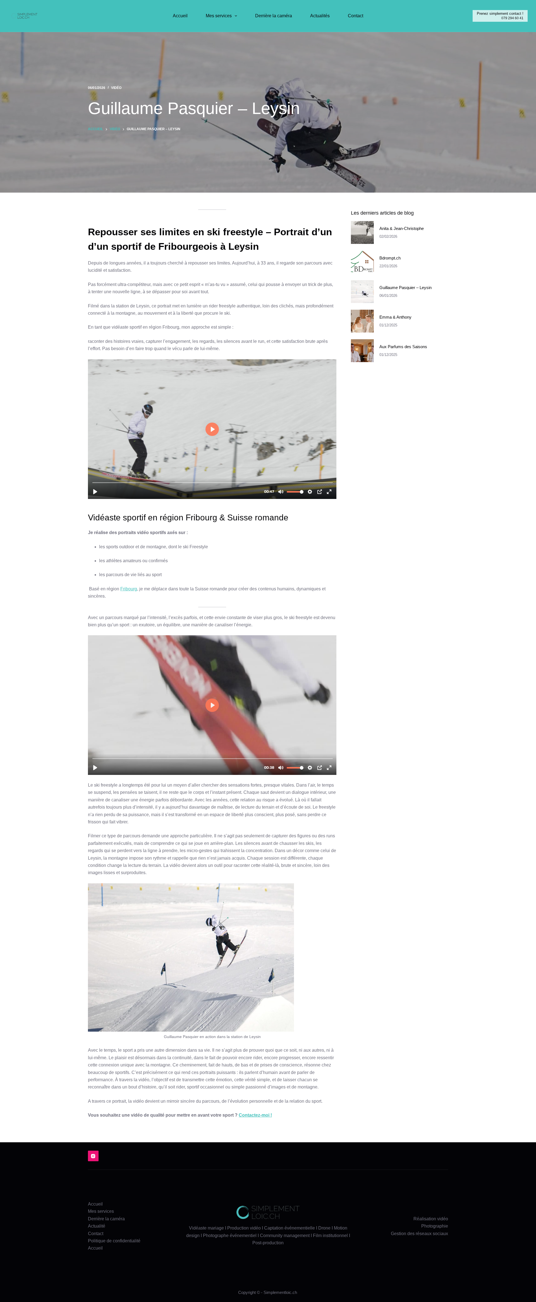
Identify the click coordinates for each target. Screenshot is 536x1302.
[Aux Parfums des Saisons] (362, 351)
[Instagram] (93, 1156)
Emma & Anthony (395, 317)
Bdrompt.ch (390, 258)
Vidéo (116, 88)
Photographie (434, 1226)
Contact (355, 15)
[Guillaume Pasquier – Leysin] (362, 291)
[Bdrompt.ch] (362, 262)
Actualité (96, 1226)
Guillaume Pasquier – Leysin (405, 287)
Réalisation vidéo (430, 1218)
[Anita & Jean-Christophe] (362, 232)
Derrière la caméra (273, 15)
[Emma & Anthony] (362, 321)
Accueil (180, 15)
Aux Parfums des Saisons (403, 346)
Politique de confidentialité (114, 1240)
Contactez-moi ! (255, 1115)
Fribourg (128, 588)
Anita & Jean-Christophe (401, 228)
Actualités (320, 15)
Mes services (219, 15)
